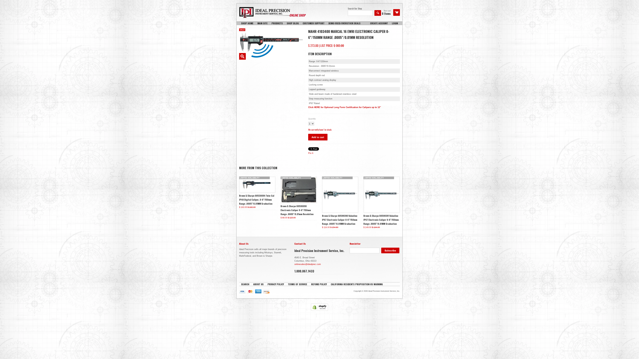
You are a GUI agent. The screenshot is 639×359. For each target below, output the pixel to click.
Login (395, 23)
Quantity (312, 119)
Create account (379, 23)
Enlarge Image (242, 56)
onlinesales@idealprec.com (307, 264)
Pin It (310, 153)
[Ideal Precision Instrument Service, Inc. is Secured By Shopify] (319, 310)
